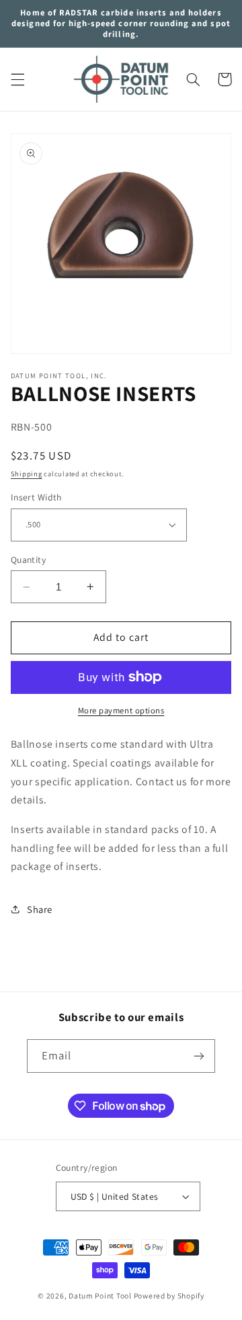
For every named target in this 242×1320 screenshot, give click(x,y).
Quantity (28, 560)
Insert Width (36, 497)
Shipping (26, 473)
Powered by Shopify (169, 1295)
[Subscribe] (199, 1055)
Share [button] (39, 909)
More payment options (121, 710)
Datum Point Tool (100, 1295)
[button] (17, 79)
